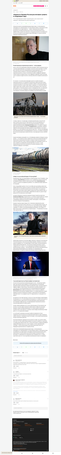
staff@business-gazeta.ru (40, 424)
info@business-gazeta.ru (17, 425)
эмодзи (17, 366)
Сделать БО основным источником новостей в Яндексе (30, 343)
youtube (15, 431)
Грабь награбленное (18, 360)
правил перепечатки (22, 449)
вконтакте (16, 428)
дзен (33, 430)
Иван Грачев (15, 339)
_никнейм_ (17, 371)
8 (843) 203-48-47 (27, 424)
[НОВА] (38, 6)
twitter (33, 428)
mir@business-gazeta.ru (28, 425)
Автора (26, 352)
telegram (15, 430)
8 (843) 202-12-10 (15, 424)
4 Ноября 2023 (15, 10)
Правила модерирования (17, 413)
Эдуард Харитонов (18, 398)
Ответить (14, 377)
